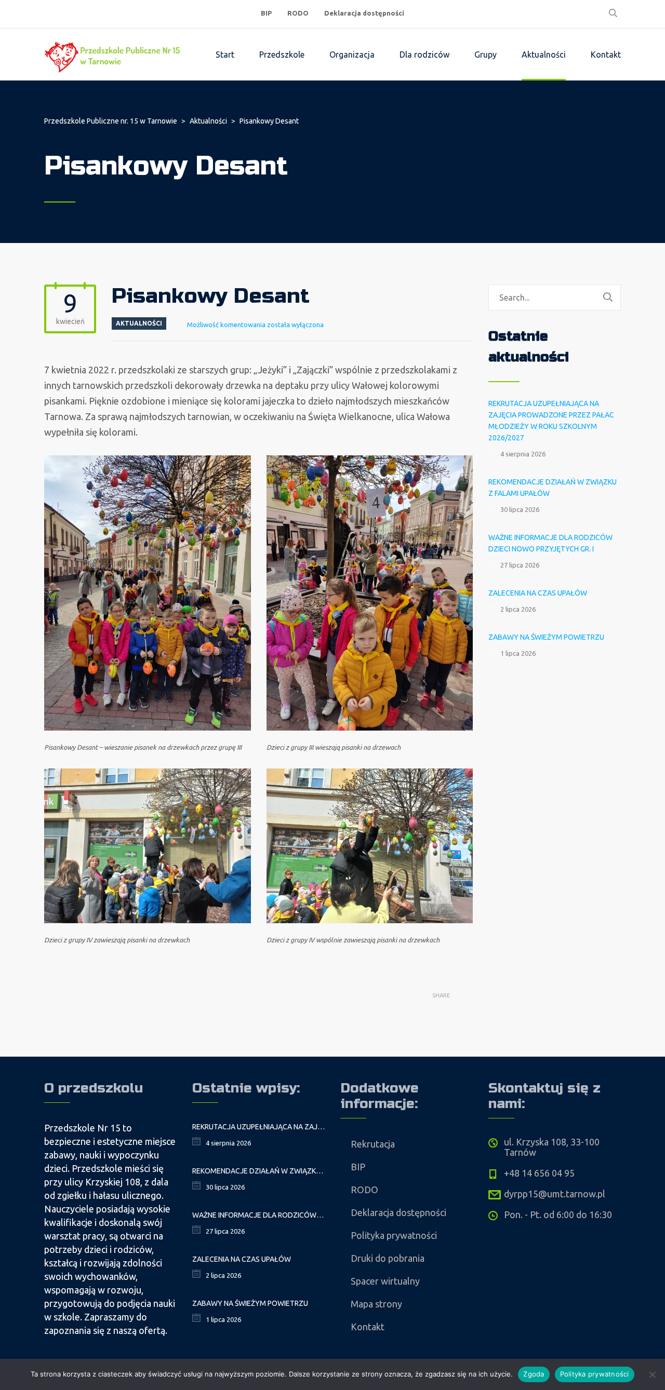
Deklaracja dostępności (364, 13)
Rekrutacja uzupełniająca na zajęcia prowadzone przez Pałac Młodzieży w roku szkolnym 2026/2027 (551, 420)
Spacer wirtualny (385, 1281)
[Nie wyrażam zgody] (652, 1374)
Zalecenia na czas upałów (537, 593)
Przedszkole (281, 54)
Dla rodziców (424, 54)
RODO (298, 13)
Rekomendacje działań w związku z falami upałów (552, 487)
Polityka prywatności (394, 1235)
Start (225, 54)
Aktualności (544, 54)
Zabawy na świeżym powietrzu (546, 637)
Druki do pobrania (387, 1258)
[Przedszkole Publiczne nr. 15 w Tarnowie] (114, 54)
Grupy (485, 54)
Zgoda (533, 1374)
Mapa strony (376, 1304)
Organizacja (352, 54)
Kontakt (606, 54)
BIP (266, 13)
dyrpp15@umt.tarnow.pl (554, 1194)
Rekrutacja (373, 1144)
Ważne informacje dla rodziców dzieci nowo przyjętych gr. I (550, 543)
